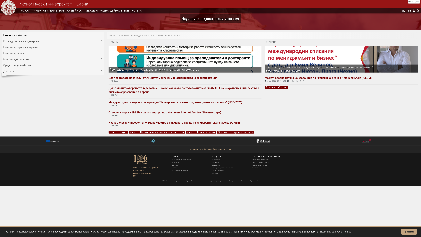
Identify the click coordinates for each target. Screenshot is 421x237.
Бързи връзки (414, 2)
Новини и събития (15, 35)
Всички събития (276, 87)
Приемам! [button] (409, 232)
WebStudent (216, 159)
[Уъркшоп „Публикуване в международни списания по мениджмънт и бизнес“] (341, 59)
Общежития (216, 165)
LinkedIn (209, 149)
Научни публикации (16, 59)
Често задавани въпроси (261, 162)
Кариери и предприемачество (222, 168)
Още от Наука (118, 132)
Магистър (175, 165)
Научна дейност (71, 10)
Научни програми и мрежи (20, 47)
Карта (137, 176)
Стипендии (216, 162)
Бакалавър (175, 162)
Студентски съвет (218, 170)
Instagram (218, 149)
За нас (25, 10)
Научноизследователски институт (211, 18)
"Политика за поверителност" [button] (336, 231)
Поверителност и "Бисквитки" (238, 181)
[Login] (414, 10)
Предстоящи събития (17, 65)
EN (409, 10)
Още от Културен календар (235, 132)
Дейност (8, 71)
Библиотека (133, 10)
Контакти (255, 168)
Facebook (195, 149)
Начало (112, 35)
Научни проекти (13, 53)
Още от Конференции (201, 132)
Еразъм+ (215, 173)
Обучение (50, 10)
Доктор (174, 168)
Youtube (228, 149)
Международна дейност (104, 10)
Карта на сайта (254, 181)
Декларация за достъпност (219, 181)
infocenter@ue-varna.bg (143, 173)
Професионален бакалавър (181, 159)
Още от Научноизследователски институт (157, 132)
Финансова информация (260, 159)
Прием (36, 10)
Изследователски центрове (21, 41)
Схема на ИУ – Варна (259, 165)
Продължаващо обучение (180, 170)
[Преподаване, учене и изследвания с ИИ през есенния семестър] (185, 59)
